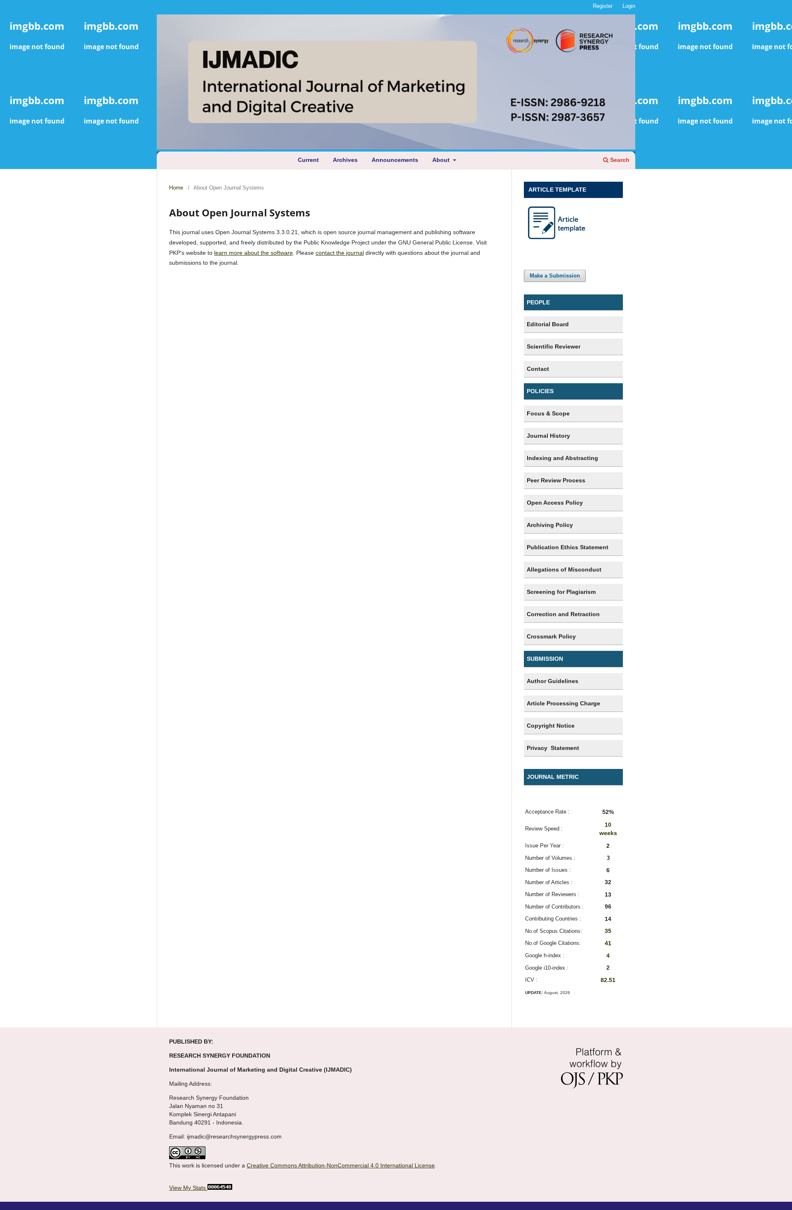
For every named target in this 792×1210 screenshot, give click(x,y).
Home (176, 188)
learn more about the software (253, 252)
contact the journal (340, 252)
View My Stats (187, 1187)
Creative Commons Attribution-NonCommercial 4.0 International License (341, 1165)
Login (628, 6)
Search (618, 160)
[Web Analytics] (219, 1187)
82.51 (608, 980)
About (441, 160)
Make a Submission (555, 276)
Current (308, 160)
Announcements (395, 160)
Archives (345, 160)
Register (603, 6)
